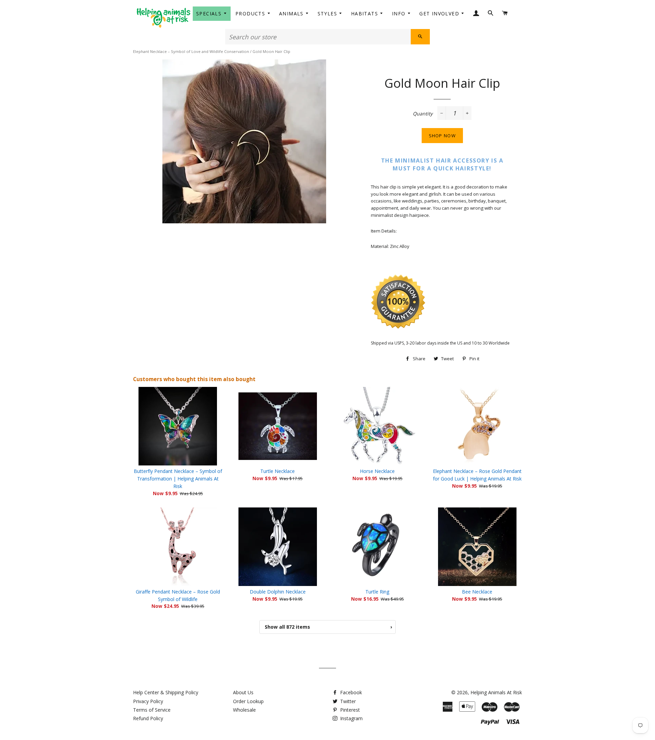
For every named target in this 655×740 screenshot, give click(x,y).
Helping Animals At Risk (496, 692)
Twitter (347, 701)
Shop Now (442, 135)
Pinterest (349, 710)
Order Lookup (248, 701)
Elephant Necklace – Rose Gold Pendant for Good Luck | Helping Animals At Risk (477, 475)
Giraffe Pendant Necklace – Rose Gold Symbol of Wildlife (178, 595)
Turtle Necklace (277, 471)
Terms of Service (152, 710)
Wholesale (244, 710)
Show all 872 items (328, 627)
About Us (243, 692)
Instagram (351, 718)
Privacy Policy (148, 701)
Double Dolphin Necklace (278, 591)
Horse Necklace (377, 471)
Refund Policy (148, 718)
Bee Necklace (477, 591)
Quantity (423, 113)
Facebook (350, 692)
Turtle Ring (377, 591)
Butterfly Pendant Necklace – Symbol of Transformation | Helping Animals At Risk (178, 478)
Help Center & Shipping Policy (165, 692)
